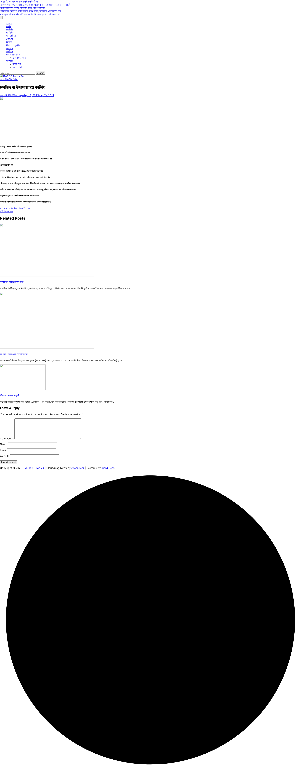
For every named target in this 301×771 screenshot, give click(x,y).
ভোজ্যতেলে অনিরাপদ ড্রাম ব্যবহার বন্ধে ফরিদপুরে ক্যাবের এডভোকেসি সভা (30, 11)
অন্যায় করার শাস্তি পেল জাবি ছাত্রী (11, 282)
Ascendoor (77, 467)
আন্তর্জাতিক (11, 35)
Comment (7, 438)
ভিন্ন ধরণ (17, 64)
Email (3, 450)
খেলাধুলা (9, 38)
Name (3, 444)
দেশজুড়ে (9, 48)
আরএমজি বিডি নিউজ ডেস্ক (11, 95)
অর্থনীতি (9, 32)
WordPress (108, 467)
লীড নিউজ (13, 79)
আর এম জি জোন (13, 54)
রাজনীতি (9, 29)
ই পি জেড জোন (19, 57)
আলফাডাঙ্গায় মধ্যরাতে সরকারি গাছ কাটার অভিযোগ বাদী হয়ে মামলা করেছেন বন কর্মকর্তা (35, 4)
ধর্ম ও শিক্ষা (17, 67)
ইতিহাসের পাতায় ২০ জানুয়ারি (9, 395)
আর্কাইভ (9, 51)
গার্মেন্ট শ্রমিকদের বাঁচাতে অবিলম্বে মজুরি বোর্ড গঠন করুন (22, 7)
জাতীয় (8, 26)
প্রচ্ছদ (9, 23)
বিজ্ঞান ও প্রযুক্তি (13, 45)
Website (4, 456)
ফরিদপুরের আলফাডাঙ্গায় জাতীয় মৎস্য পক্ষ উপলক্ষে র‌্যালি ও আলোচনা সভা (30, 14)
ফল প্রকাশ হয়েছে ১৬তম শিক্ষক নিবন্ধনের (13, 354)
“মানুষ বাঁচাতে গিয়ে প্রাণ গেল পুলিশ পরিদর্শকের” (19, 1)
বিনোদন (9, 42)
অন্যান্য (9, 60)
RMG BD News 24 (33, 467)
